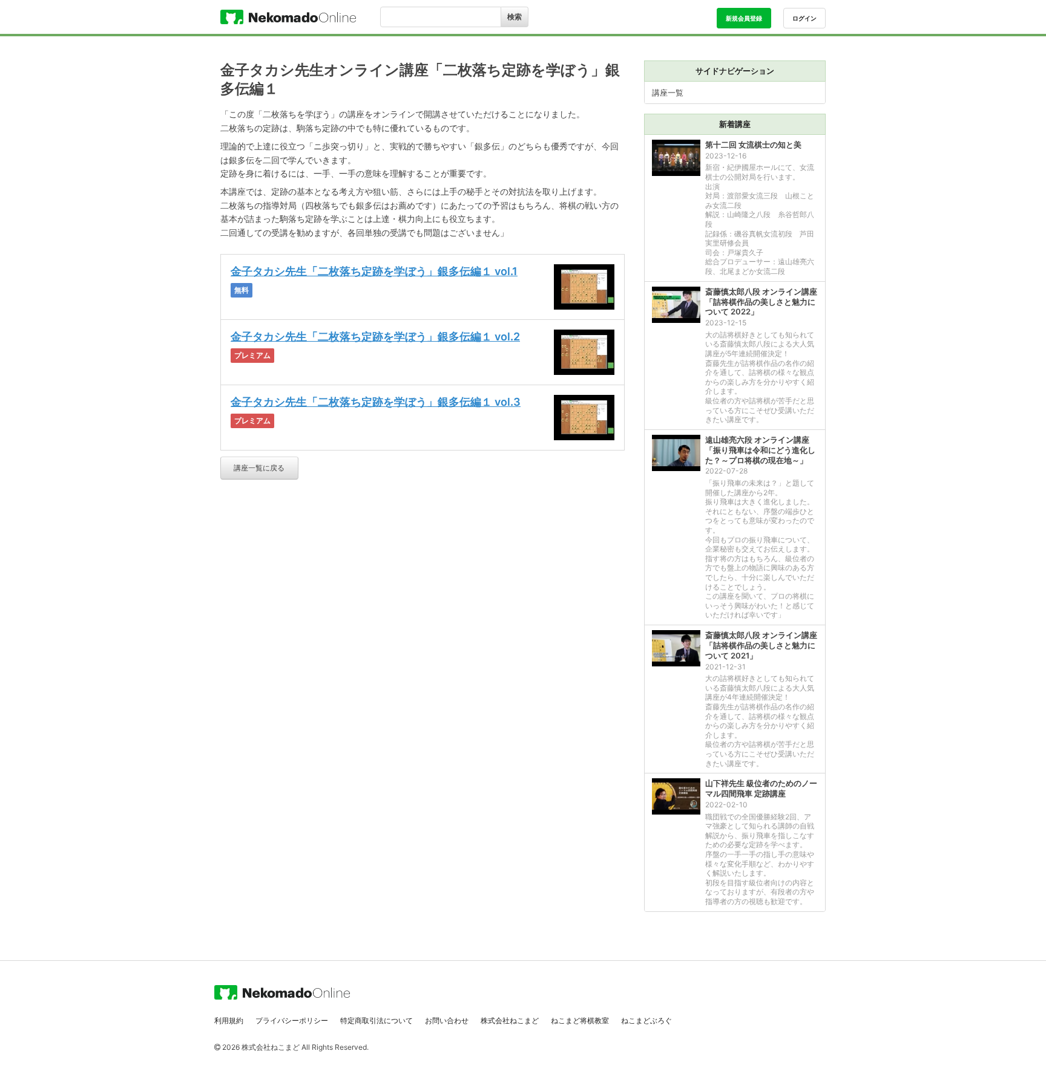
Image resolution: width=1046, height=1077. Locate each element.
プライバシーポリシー (291, 1020)
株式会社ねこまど (510, 1020)
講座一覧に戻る (259, 467)
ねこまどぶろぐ (646, 1020)
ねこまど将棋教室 (580, 1020)
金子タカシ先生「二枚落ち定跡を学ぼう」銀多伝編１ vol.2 (375, 336)
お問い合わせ (447, 1020)
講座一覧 (667, 92)
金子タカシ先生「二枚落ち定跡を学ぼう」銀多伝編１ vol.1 (374, 271)
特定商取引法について (376, 1020)
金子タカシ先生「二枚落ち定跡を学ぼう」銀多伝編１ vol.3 (376, 401)
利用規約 (228, 1020)
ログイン (804, 18)
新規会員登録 (744, 18)
